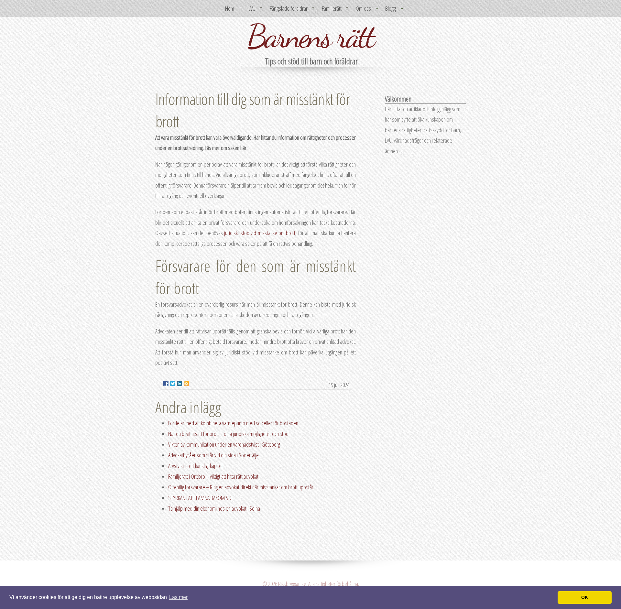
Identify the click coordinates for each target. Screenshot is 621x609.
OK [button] (584, 597)
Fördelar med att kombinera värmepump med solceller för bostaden (233, 423)
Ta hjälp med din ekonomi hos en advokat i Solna (214, 508)
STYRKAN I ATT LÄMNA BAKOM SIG (200, 498)
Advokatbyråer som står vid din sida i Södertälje (213, 455)
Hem (229, 8)
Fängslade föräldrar (289, 8)
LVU (252, 8)
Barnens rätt (310, 36)
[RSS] (186, 383)
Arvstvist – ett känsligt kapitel (195, 466)
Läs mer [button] (178, 597)
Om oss (363, 8)
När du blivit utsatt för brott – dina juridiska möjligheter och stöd (228, 434)
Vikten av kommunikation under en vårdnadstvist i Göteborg (224, 444)
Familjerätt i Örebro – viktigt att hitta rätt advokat (213, 476)
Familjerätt (332, 8)
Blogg (390, 8)
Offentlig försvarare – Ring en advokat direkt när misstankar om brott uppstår (240, 487)
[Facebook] (166, 383)
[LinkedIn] (179, 383)
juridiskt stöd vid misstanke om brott (259, 233)
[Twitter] (172, 383)
